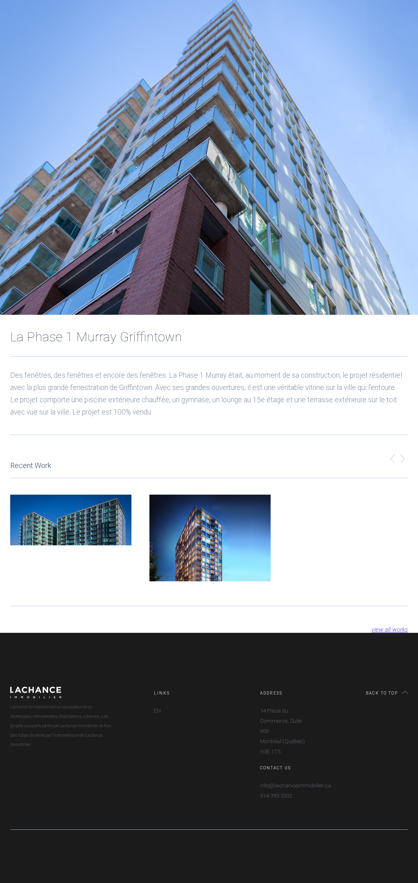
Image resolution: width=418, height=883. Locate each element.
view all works (389, 630)
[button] (392, 460)
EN (157, 710)
